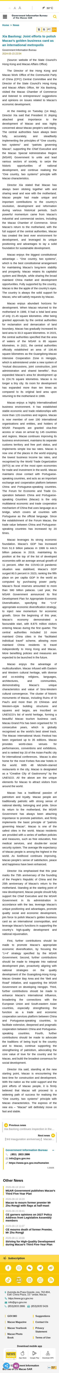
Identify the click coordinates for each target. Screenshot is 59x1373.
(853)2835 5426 (39, 1306)
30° (50, 8)
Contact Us (41, 1322)
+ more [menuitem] (50, 1167)
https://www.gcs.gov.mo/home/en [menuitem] (29, 1163)
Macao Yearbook (17, 1328)
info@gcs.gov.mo (17, 1302)
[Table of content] (4, 16)
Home (5, 25)
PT (49, 29)
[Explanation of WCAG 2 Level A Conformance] (52, 1367)
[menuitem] (30, 1150)
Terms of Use (43, 1337)
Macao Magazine (16, 1322)
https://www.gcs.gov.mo (20, 1298)
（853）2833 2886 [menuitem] (19, 1154)
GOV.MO (12, 1316)
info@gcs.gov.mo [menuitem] (19, 1158)
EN (54, 29)
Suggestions (42, 1316)
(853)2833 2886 (16, 1306)
